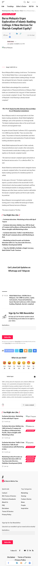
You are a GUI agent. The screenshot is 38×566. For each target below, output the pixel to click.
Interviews (30, 420)
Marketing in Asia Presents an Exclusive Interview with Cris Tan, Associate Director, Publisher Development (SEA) (16, 242)
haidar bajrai (10, 41)
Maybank (18, 304)
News (13, 14)
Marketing (30, 461)
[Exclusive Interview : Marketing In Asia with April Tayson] (31, 418)
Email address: (6, 325)
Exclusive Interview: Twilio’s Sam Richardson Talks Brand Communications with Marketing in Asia (18, 235)
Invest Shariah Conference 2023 (19, 302)
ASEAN (24, 295)
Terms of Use (17, 341)
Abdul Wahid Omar (15, 295)
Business (6, 14)
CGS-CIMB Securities (22, 298)
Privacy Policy (8, 343)
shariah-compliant (28, 304)
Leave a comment (29, 405)
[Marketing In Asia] (5, 551)
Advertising (31, 456)
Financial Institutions (25, 300)
